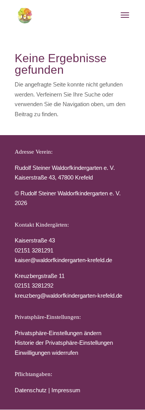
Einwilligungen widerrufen (46, 352)
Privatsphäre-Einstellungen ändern (58, 333)
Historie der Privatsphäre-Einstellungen (64, 342)
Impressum (65, 390)
